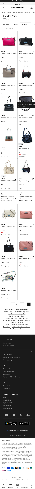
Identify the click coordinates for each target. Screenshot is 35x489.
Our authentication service (11, 357)
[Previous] (13, 304)
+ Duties (24, 121)
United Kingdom (10, 479)
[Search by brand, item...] (3, 7)
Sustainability (7, 400)
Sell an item (6, 374)
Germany (24, 479)
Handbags (27, 12)
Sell (4, 365)
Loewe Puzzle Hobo (16, 323)
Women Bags (17, 12)
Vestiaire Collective (10, 394)
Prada (9, 12)
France (3, 479)
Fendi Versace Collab (16, 316)
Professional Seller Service (11, 377)
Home (3, 12)
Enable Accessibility (17, 1)
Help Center (6, 386)
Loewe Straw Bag (24, 320)
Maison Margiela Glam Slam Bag (17, 325)
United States (18, 479)
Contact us (6, 388)
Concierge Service (9, 346)
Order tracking (7, 355)
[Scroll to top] (28, 304)
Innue (25, 318)
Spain (28, 479)
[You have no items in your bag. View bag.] (31, 7)
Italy (32, 479)
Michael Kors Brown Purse (21, 327)
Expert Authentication (26, 197)
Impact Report (7, 403)
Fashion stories (7, 408)
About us (5, 397)
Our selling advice (8, 371)
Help (4, 382)
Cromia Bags (8, 312)
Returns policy (7, 360)
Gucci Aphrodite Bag (13, 318)
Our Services (7, 340)
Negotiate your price (7, 197)
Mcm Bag (6, 327)
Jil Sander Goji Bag (9, 320)
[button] (31, 7)
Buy (4, 351)
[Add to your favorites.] (15, 52)
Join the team (7, 405)
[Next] (22, 304)
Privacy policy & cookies (16, 435)
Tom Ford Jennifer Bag (17, 329)
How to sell (6, 369)
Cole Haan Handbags (22, 310)
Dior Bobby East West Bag (16, 314)
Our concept (7, 343)
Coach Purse (8, 310)
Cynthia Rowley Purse (22, 312)
